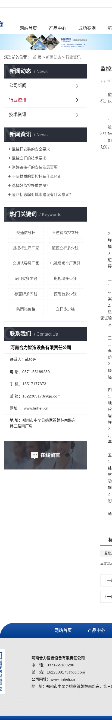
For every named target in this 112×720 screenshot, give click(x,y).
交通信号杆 (25, 232)
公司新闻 (17, 85)
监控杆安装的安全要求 (31, 149)
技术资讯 (17, 114)
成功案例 (87, 28)
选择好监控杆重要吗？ (31, 185)
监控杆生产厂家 (26, 248)
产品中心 (57, 28)
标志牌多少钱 (25, 294)
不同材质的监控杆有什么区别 (36, 176)
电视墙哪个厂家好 (65, 263)
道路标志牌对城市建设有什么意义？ (42, 194)
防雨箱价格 (25, 309)
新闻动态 (53, 57)
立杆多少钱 (65, 309)
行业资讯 (73, 57)
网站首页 (28, 28)
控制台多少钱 (65, 294)
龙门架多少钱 (25, 278)
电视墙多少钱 (65, 278)
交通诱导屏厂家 (26, 263)
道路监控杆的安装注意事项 (35, 167)
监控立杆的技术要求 (29, 158)
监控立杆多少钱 (65, 248)
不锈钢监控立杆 (65, 232)
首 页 (37, 57)
